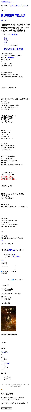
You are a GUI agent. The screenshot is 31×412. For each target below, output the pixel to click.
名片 (5, 42)
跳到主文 (3, 20)
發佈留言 (3, 273)
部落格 (6, 40)
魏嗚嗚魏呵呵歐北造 (13, 15)
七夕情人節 (11, 57)
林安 (2, 240)
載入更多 (3, 263)
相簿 (5, 38)
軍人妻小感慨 (15, 257)
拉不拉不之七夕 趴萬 (13, 49)
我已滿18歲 (4, 408)
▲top (2, 260)
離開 (10, 408)
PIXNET (8, 384)
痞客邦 (10, 250)
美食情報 (15, 34)
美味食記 (14, 254)
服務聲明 (18, 386)
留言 (14, 250)
